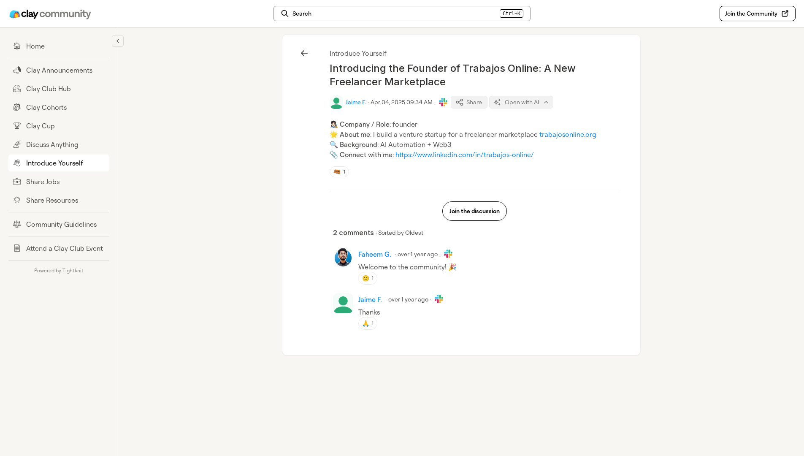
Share (474, 102)
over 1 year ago (418, 254)
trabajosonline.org (567, 134)
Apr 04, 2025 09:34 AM (402, 102)
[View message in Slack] (443, 102)
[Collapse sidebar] (118, 41)
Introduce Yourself (358, 53)
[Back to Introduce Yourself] (304, 53)
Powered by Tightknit (59, 270)
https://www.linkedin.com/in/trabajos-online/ (464, 154)
